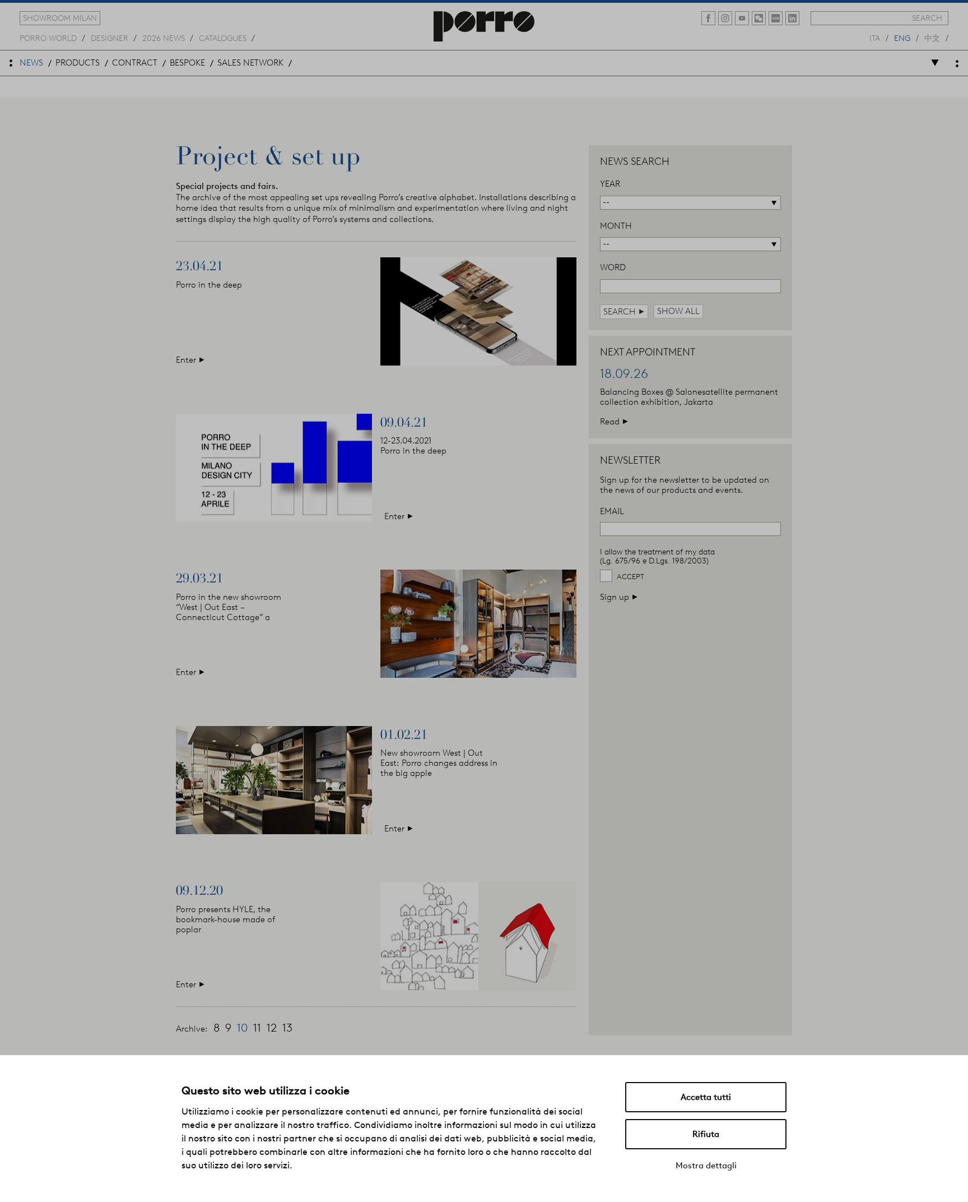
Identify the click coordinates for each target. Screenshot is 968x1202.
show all (678, 311)
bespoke (187, 63)
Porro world (48, 37)
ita (874, 37)
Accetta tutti (706, 1097)
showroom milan (60, 17)
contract (134, 63)
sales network (250, 63)
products (77, 63)
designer (109, 37)
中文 (932, 37)
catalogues (222, 37)
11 (257, 1027)
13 (287, 1027)
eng (902, 37)
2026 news (163, 37)
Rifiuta (705, 1134)
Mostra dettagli (706, 1166)
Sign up (619, 597)
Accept (630, 576)
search (927, 17)
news (31, 63)
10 (242, 1027)
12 (272, 1027)
